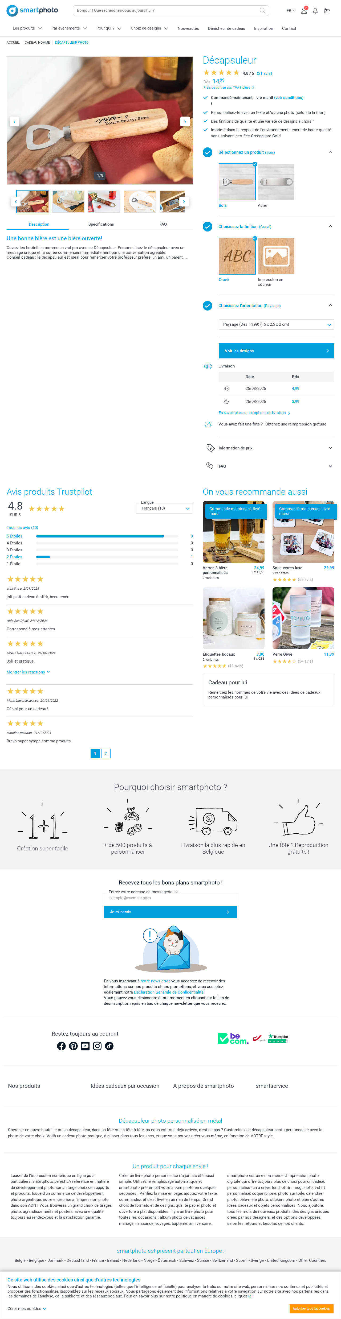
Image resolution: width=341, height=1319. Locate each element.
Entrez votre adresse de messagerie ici (143, 892)
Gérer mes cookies (24, 1308)
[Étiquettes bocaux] (234, 618)
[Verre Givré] (303, 618)
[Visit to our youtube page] (85, 1046)
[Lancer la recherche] (263, 11)
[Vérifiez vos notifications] (315, 10)
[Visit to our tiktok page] (109, 1046)
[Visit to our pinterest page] (73, 1046)
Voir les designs (239, 351)
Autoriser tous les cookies (311, 1308)
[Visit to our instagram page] (97, 1046)
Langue (147, 502)
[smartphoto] (32, 11)
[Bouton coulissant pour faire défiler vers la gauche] (14, 121)
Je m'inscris (120, 911)
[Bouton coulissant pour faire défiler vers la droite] (185, 121)
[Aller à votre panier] (327, 10)
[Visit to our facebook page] (61, 1046)
